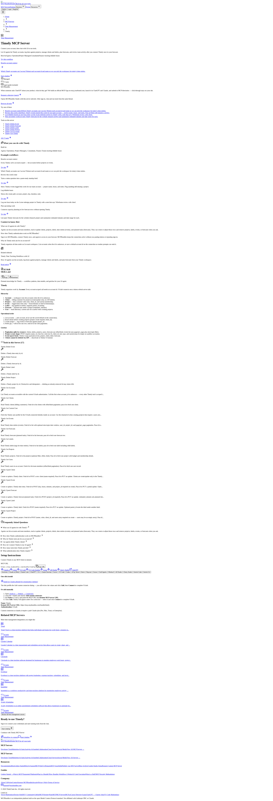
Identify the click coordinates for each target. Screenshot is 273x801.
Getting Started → (7, 774)
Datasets (48, 766)
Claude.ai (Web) (14, 572)
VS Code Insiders (34, 570)
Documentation (6, 766)
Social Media (62, 749)
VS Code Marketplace (111, 795)
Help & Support (30, 766)
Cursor (14, 570)
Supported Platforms (30, 774)
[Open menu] (3, 12)
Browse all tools (6, 103)
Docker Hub (18, 795)
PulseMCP (52, 795)
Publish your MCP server (70, 766)
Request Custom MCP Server (112, 766)
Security (35, 782)
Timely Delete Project (12, 130)
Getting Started (20, 766)
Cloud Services (53, 749)
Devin (83, 572)
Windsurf (111, 572)
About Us (4, 782)
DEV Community (28, 795)
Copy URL (41, 567)
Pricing (27, 7)
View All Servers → (73, 758)
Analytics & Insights (31, 749)
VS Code (23, 570)
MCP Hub (38, 766)
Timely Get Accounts (12, 131)
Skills (60, 766)
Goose (45, 570)
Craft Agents (103, 572)
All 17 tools (5, 138)
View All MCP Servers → (75, 749)
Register (15, 9)
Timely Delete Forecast (13, 126)
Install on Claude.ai (9, 582)
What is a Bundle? (43, 774)
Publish (4, 9)
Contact (14, 782)
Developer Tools (6, 749)
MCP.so (68, 795)
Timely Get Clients (11, 133)
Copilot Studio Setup (95, 766)
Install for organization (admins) (27, 582)
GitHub (36, 795)
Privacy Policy (43, 782)
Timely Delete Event (12, 124)
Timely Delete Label (12, 128)
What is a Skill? (90, 774)
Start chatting (5, 76)
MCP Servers (5, 7)
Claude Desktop (46, 572)
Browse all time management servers (13, 714)
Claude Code (25, 572)
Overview (4, 572)
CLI (39, 572)
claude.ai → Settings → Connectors (21, 594)
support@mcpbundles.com (12, 785)
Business (19, 7)
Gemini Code (138, 572)
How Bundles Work (56, 774)
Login (9, 9)
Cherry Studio (64, 570)
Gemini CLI (146, 572)
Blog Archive (83, 766)
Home (7, 17)
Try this (3, 167)
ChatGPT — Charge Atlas (95, 795)
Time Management (11, 26)
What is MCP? (18, 774)
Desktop (12, 7)
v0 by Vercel (75, 572)
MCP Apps (54, 766)
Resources (34, 7)
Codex (68, 572)
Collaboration (43, 749)
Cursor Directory (76, 795)
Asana (84, 795)
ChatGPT (75, 570)
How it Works (67, 774)
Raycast (88, 572)
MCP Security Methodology (105, 774)
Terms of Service (53, 782)
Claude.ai (6, 570)
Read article (5, 264)
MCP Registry (44, 795)
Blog (13, 766)
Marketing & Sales (18, 749)
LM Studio (53, 570)
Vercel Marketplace (7, 795)
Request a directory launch (10, 95)
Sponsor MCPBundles (25, 782)
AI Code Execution (78, 774)
